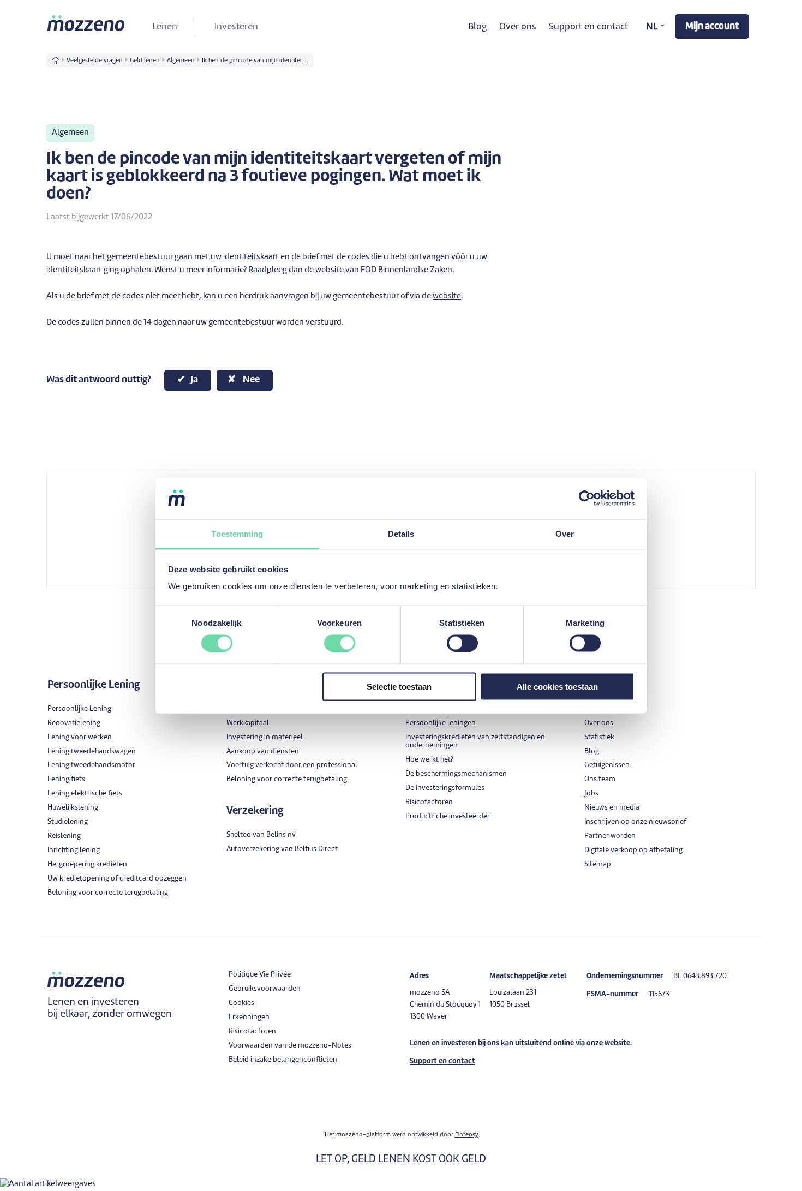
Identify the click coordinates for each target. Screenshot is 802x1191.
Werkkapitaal (247, 723)
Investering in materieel (264, 737)
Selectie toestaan (399, 686)
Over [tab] (564, 533)
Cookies (241, 1003)
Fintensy (466, 1135)
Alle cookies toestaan (557, 686)
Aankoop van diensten (262, 751)
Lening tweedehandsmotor (91, 765)
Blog (477, 27)
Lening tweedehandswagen (91, 751)
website (447, 296)
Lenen (164, 27)
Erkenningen (249, 1017)
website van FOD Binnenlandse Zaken (383, 270)
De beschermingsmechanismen (456, 773)
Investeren (236, 27)
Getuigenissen (607, 765)
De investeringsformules (444, 788)
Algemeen (181, 60)
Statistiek (599, 737)
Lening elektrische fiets (84, 793)
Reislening (64, 836)
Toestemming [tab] (237, 533)
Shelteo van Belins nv (261, 835)
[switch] (339, 642)
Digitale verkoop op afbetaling (633, 850)
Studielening (67, 821)
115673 (659, 994)
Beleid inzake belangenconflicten (283, 1059)
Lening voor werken (79, 737)
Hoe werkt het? (429, 759)
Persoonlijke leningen (440, 723)
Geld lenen (145, 60)
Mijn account (712, 26)
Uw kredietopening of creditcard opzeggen (117, 878)
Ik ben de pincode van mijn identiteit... (255, 60)
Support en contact (588, 27)
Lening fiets (66, 779)
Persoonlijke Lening (79, 709)
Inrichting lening (73, 850)
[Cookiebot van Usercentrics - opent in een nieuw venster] (587, 498)
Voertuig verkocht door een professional (291, 765)
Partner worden (610, 836)
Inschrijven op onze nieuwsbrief (635, 821)
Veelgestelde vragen (95, 60)
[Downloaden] (381, 463)
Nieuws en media (611, 807)
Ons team (599, 779)
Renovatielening (73, 723)
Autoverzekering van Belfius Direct (282, 849)
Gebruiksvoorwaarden (265, 988)
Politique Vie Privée (260, 974)
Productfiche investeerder (447, 816)
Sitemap (597, 864)
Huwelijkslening (72, 807)
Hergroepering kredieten (87, 864)
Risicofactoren (429, 802)
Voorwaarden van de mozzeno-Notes (290, 1045)
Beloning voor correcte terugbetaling (107, 892)
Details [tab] (401, 533)
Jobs (591, 793)
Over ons (517, 27)
